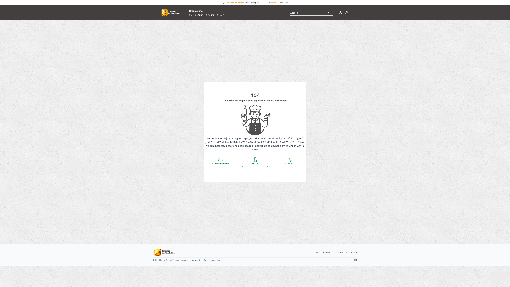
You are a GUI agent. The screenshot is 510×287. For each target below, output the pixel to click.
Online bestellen (196, 15)
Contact (220, 15)
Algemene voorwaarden (191, 260)
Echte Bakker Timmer (169, 260)
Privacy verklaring (212, 260)
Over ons (210, 15)
